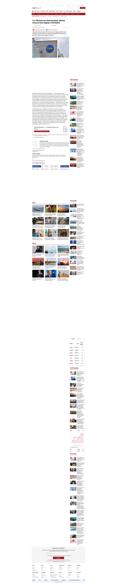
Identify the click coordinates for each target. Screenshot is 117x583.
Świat (33, 565)
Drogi (68, 568)
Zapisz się (58, 557)
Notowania (78, 565)
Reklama (45, 580)
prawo (37, 163)
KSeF (42, 569)
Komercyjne (60, 569)
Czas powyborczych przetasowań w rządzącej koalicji (38, 151)
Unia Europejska (34, 570)
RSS (84, 580)
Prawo (60, 574)
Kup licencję (46, 135)
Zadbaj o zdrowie (64, 16)
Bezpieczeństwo (35, 572)
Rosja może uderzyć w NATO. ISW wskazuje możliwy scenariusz (50, 267)
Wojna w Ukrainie (56, 16)
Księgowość (60, 576)
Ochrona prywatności (54, 580)
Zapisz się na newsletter (52, 29)
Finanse (42, 570)
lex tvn (43, 163)
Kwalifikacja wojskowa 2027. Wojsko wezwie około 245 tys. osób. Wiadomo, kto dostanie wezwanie (63, 238)
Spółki (77, 568)
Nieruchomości (61, 565)
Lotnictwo (69, 570)
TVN (40, 163)
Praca (51, 565)
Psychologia (78, 576)
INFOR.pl (53, 5)
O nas (40, 580)
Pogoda (69, 577)
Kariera (51, 569)
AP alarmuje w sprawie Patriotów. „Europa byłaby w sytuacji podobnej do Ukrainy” (63, 279)
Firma (42, 568)
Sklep (84, 5)
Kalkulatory (52, 572)
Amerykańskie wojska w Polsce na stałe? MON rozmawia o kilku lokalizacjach (62, 226)
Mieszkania (60, 568)
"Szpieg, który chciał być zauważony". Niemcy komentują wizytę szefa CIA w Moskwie (37, 267)
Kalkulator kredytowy (53, 577)
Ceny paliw (49, 16)
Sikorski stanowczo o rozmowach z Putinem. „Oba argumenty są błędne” (50, 279)
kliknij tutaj (62, 561)
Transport (69, 565)
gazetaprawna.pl (79, 5)
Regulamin (64, 580)
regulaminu (59, 555)
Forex (77, 569)
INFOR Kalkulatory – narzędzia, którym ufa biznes (46, 128)
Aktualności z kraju (35, 576)
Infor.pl (60, 572)
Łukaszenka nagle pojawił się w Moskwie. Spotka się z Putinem (37, 279)
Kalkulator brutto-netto (53, 574)
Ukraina (33, 568)
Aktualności (43, 574)
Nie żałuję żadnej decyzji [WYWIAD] (38, 162)
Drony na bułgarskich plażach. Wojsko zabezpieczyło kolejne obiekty (63, 255)
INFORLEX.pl (62, 5)
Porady (78, 577)
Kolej (68, 569)
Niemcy (33, 569)
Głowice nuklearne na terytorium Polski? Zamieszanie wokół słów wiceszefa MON (62, 214)
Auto (68, 576)
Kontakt (33, 580)
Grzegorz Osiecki (37, 25)
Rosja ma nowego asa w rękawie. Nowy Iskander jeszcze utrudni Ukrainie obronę (62, 267)
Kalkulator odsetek (52, 576)
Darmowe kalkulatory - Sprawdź (42, 131)
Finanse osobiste (43, 16)
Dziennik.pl (70, 572)
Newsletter (73, 5)
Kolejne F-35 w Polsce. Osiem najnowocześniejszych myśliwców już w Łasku (37, 214)
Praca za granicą (52, 570)
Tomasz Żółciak (53, 25)
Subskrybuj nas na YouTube (40, 29)
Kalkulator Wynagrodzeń (53, 575)
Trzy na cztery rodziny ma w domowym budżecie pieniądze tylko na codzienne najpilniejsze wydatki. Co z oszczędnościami (50, 214)
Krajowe (33, 574)
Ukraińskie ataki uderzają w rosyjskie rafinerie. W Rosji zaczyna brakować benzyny (50, 255)
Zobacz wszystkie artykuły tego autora (38, 148)
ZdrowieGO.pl (68, 5)
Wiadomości (69, 574)
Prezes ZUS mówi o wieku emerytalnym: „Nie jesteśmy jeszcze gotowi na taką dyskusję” (50, 226)
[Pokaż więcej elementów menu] (84, 11)
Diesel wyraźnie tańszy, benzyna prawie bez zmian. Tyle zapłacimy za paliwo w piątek (50, 238)
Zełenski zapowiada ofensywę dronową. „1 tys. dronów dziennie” (37, 255)
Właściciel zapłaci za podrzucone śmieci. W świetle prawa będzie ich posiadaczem (38, 226)
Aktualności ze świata (35, 577)
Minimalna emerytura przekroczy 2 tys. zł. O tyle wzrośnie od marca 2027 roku (37, 238)
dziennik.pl (57, 5)
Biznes (42, 565)
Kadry (60, 575)
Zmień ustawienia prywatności (74, 580)
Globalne (33, 575)
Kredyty (42, 576)
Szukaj (83, 7)
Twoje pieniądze (43, 577)
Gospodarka (43, 572)
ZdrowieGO (79, 572)
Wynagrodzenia (52, 568)
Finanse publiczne (43, 575)
